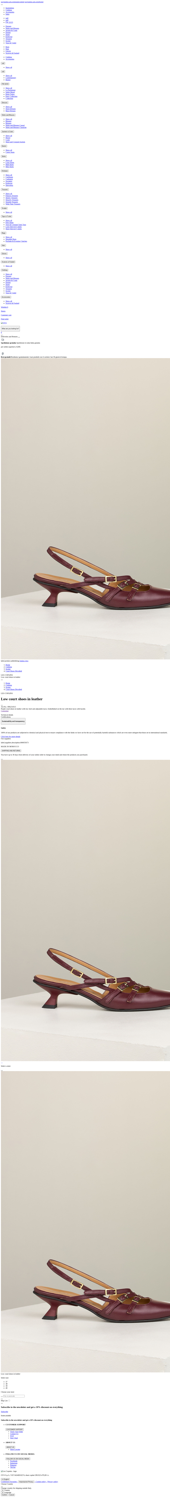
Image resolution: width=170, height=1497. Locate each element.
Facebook (13, 1461)
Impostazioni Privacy (26, 1482)
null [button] (7, 18)
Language (7, 1492)
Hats (3, 245)
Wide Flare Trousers (13, 204)
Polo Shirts (10, 223)
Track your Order (16, 1432)
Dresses (4, 102)
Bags (3, 233)
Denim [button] (8, 32)
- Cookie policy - (41, 1482)
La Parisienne (10, 90)
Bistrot (8, 80)
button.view (24, 661)
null (3, 63)
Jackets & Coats (7, 131)
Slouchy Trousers (12, 200)
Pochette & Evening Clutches (16, 241)
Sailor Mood (10, 92)
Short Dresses (11, 109)
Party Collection (11, 96)
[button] (1, 332)
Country (7, 1490)
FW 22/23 (5, 84)
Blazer (8, 138)
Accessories (6, 297)
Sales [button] (7, 14)
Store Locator (15, 1449)
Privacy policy (53, 1482)
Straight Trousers (12, 202)
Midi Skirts (10, 165)
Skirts (4, 156)
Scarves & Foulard (8, 262)
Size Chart (14, 1438)
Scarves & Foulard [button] (12, 53)
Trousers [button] (9, 39)
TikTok (12, 1467)
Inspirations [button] (10, 8)
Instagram (13, 1463)
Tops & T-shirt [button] (11, 43)
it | (5, 1479)
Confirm (4, 1495)
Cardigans (9, 177)
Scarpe (4, 208)
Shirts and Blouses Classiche (16, 127)
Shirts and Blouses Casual (15, 125)
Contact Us (14, 1434)
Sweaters (9, 181)
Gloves (4, 254)
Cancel (11, 1495)
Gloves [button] (8, 51)
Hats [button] (7, 49)
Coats (8, 140)
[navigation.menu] (2, 4)
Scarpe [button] (8, 41)
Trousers (5, 189)
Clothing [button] (9, 10)
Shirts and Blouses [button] (12, 28)
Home (8, 665)
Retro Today (10, 94)
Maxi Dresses (10, 111)
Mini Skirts (10, 167)
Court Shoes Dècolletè (14, 671)
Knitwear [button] (9, 37)
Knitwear (5, 171)
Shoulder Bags (11, 239)
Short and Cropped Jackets (15, 142)
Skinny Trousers (11, 198)
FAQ (12, 1436)
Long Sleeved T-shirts (14, 227)
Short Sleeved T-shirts (14, 229)
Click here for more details (10, 737)
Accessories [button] (10, 12)
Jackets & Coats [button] (11, 30)
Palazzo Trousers (12, 196)
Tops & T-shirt (6, 216)
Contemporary (11, 78)
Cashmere (9, 179)
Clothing (4, 270)
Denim (4, 146)
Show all (9, 67)
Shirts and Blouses (8, 115)
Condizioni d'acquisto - (9, 1482)
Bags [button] (7, 47)
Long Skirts (10, 163)
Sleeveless (9, 185)
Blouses (8, 121)
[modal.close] (2, 759)
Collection (9, 98)
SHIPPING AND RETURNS (11, 751)
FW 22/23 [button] (9, 22)
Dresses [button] (8, 26)
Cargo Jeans (10, 152)
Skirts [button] (8, 35)
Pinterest (13, 1465)
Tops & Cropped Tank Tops (16, 225)
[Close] (19, 337)
